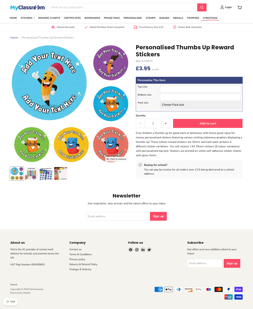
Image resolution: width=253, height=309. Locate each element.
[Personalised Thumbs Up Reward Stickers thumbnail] (17, 173)
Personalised (133, 18)
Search (13, 284)
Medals (178, 18)
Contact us (75, 249)
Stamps (151, 18)
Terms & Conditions (80, 254)
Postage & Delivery (80, 269)
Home (13, 18)
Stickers (27, 18)
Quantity (140, 115)
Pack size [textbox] (143, 102)
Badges (164, 18)
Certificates (72, 18)
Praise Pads (112, 18)
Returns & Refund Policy (83, 264)
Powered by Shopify (20, 292)
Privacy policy (77, 259)
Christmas (210, 18)
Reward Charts (49, 18)
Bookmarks (92, 18)
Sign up (158, 216)
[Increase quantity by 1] (165, 123)
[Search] (202, 7)
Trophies (193, 18)
